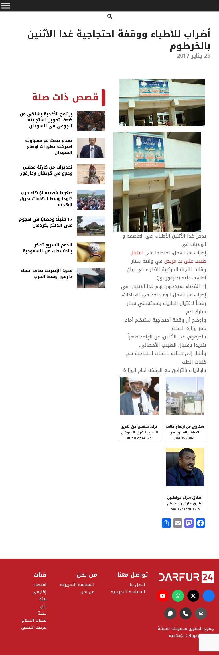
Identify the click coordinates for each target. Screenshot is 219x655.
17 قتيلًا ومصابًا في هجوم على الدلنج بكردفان (45, 222)
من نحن (87, 592)
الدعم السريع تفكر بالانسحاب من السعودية (47, 248)
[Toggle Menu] (5, 5)
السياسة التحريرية (77, 585)
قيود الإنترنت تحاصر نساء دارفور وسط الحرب (46, 274)
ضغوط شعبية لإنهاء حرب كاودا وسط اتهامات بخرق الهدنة (46, 199)
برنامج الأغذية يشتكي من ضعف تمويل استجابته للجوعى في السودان (46, 120)
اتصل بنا (137, 585)
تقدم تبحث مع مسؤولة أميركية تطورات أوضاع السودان (48, 147)
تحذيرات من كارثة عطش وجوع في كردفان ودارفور (46, 170)
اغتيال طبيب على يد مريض (168, 256)
